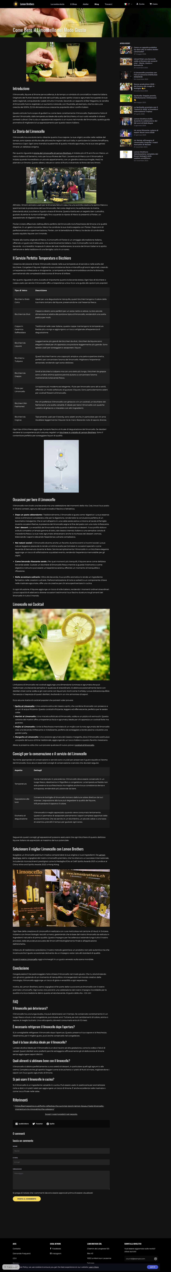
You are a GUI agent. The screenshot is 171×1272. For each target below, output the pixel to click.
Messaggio (17, 1169)
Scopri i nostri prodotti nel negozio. (61, 1114)
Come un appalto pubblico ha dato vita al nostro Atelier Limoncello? (146, 49)
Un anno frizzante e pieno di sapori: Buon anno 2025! (146, 131)
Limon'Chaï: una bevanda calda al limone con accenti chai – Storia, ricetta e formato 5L (145, 62)
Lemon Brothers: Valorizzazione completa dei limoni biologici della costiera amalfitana (146, 155)
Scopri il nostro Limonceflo (25, 959)
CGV (15, 1258)
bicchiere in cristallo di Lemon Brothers (78, 432)
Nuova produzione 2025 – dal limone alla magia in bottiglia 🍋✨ (144, 86)
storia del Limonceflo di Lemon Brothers (52, 153)
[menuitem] (57, 4)
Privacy (16, 1263)
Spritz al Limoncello (24, 706)
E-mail (15, 1158)
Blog (97, 4)
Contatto (16, 1249)
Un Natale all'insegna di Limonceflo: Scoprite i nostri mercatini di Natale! (146, 142)
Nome (15, 1146)
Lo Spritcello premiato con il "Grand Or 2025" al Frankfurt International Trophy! (146, 109)
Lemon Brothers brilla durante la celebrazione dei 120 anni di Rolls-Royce (145, 121)
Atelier (86, 4)
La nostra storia (57, 4)
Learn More (94, 1267)
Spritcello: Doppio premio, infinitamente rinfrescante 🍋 (145, 98)
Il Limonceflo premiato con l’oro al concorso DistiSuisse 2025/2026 (145, 75)
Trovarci (108, 4)
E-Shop (73, 4)
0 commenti (36, 25)
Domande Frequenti (22, 1253)
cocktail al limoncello (84, 745)
